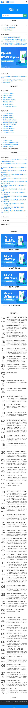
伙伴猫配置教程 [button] (5, 34)
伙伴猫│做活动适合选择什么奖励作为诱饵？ (17, 570)
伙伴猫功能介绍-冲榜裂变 (13, 672)
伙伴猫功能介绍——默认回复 (14, 657)
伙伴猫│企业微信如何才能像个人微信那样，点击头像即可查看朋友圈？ (17, 593)
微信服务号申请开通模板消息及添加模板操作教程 (17, 380)
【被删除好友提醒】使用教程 (9, 106)
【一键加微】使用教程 (8, 104)
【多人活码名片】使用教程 (9, 99)
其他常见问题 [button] (4, 73)
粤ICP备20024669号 (12, 701)
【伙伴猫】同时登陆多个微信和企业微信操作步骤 (17, 443)
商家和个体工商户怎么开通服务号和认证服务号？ (14, 80)
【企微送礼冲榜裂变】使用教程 (10, 122)
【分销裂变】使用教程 (8, 115)
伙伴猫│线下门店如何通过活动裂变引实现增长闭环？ (17, 507)
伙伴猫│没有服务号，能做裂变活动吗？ (17, 554)
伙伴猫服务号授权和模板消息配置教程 (11, 37)
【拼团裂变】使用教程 (8, 132)
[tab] (14, 28)
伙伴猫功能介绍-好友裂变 (13, 617)
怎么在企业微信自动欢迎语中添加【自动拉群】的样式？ (17, 325)
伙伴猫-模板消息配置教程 (13, 680)
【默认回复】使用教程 (8, 102)
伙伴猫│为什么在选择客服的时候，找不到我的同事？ (17, 578)
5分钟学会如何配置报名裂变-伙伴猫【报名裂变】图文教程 (17, 585)
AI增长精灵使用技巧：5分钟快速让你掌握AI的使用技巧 (17, 317)
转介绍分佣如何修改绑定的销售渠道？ (16, 340)
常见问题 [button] (3, 137)
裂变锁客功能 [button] (4, 111)
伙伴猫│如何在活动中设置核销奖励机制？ (17, 522)
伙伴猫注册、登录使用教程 (8, 28)
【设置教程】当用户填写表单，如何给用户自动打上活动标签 (17, 428)
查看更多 (14, 697)
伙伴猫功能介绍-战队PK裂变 (14, 404)
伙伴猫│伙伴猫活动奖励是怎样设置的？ (17, 546)
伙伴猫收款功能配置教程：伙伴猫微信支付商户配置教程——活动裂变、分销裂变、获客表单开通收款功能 (17, 451)
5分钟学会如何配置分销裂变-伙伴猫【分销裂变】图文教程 (17, 491)
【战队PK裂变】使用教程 (8, 128)
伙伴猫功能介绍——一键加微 (14, 475)
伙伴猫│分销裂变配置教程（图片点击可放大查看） (17, 459)
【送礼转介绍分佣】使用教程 (9, 124)
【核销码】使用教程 (7, 140)
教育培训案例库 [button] (5, 157)
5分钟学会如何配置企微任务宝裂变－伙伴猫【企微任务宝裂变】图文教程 (17, 514)
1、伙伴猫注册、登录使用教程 (14, 483)
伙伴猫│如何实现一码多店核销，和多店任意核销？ (17, 538)
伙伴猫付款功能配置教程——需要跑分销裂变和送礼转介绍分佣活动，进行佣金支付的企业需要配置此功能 (17, 364)
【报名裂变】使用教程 (8, 117)
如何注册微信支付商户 (8, 82)
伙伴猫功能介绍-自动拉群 (13, 641)
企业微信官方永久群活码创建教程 (15, 609)
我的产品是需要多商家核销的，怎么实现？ (17, 356)
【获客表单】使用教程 (7, 113)
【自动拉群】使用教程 (8, 95)
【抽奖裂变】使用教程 (8, 126)
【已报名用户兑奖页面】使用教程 (10, 142)
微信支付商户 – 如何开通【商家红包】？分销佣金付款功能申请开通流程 (17, 348)
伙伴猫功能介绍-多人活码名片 (14, 633)
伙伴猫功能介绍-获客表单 (13, 625)
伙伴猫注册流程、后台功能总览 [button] (9, 25)
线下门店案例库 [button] (5, 217)
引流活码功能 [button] (4, 90)
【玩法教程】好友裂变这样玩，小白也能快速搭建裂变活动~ (17, 412)
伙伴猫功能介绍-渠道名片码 (14, 664)
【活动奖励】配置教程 (8, 146)
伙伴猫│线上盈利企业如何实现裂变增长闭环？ (17, 499)
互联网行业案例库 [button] (5, 224)
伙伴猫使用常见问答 (12, 688)
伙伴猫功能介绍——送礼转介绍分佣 (16, 467)
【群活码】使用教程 (7, 97)
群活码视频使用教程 (12, 372)
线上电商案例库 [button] (5, 220)
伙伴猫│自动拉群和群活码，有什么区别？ (17, 562)
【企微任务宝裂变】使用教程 (9, 120)
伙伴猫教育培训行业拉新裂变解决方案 (16, 388)
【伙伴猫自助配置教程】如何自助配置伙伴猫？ (17, 601)
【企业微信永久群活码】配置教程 (10, 144)
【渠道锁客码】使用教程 (8, 130)
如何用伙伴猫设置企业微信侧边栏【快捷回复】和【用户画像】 (17, 396)
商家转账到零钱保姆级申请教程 (15, 333)
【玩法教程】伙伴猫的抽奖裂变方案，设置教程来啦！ (17, 436)
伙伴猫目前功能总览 (7, 30)
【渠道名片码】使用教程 (8, 93)
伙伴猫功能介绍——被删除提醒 (15, 649)
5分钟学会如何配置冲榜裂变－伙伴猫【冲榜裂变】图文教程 (17, 530)
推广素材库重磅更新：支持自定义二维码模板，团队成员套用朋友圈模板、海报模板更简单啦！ (17, 420)
